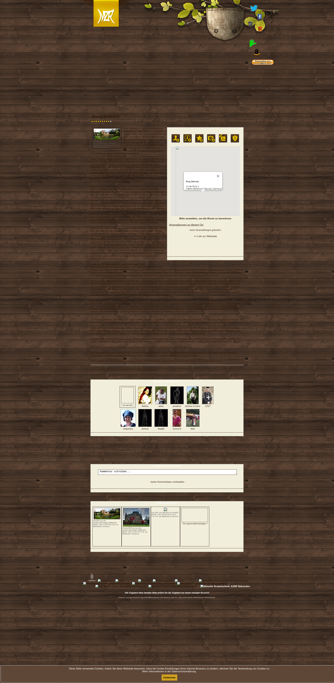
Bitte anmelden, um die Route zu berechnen (205, 218)
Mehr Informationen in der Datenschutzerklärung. (169, 671)
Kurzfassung (110, 370)
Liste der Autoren (143, 370)
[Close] (218, 176)
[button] (203, 194)
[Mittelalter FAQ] (233, 87)
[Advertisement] (268, 137)
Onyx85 (96, 141)
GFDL (95, 145)
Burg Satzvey (125, 368)
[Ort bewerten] (199, 138)
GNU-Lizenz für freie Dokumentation (203, 368)
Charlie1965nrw (128, 528)
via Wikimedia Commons (105, 146)
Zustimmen (169, 677)
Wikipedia (157, 368)
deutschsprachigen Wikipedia (104, 143)
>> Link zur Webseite (205, 236)
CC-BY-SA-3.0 (108, 145)
